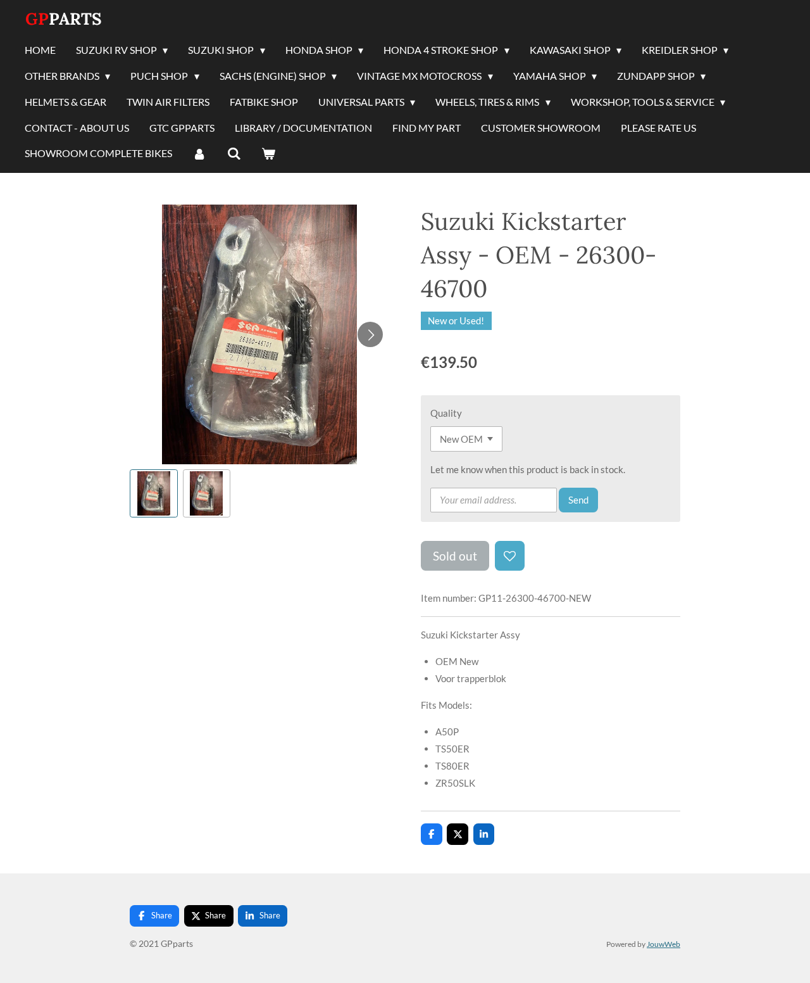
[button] (154, 493)
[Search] (233, 154)
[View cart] (268, 154)
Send (578, 499)
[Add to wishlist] (510, 556)
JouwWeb (663, 943)
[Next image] (370, 334)
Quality (446, 413)
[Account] (199, 154)
